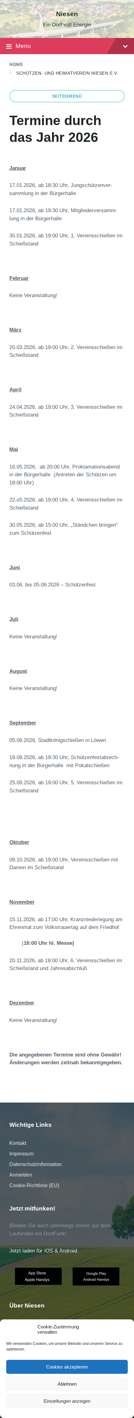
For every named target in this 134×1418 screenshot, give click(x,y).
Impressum (21, 1153)
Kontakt (17, 1143)
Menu (23, 46)
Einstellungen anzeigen (67, 1401)
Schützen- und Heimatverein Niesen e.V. (67, 73)
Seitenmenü (67, 96)
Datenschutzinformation (35, 1164)
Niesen (67, 14)
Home (16, 64)
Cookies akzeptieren (67, 1366)
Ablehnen (67, 1384)
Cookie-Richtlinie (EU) (34, 1185)
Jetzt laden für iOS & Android (43, 1251)
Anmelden (20, 1175)
